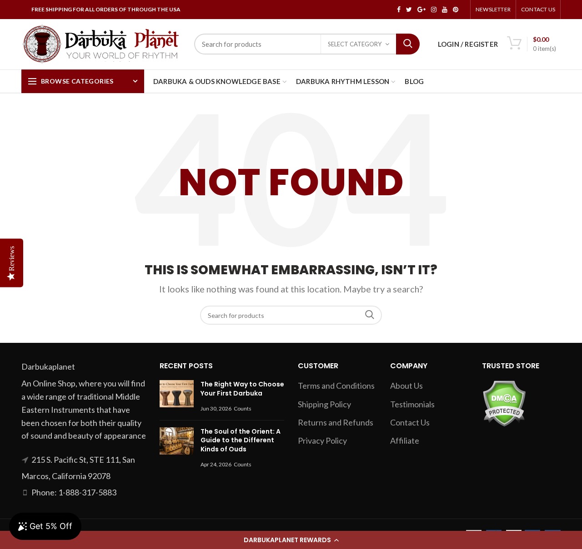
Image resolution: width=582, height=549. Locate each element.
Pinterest (455, 9)
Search (408, 44)
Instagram (433, 9)
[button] (291, 540)
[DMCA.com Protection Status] (504, 403)
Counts (242, 408)
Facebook (398, 9)
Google (421, 9)
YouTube (444, 9)
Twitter (409, 9)
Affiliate (404, 440)
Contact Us (538, 9)
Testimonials (412, 404)
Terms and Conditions (336, 386)
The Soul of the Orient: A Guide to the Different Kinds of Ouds (241, 440)
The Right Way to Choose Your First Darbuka (242, 389)
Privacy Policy (322, 440)
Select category (354, 44)
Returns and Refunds (335, 422)
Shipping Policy (324, 404)
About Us (406, 386)
